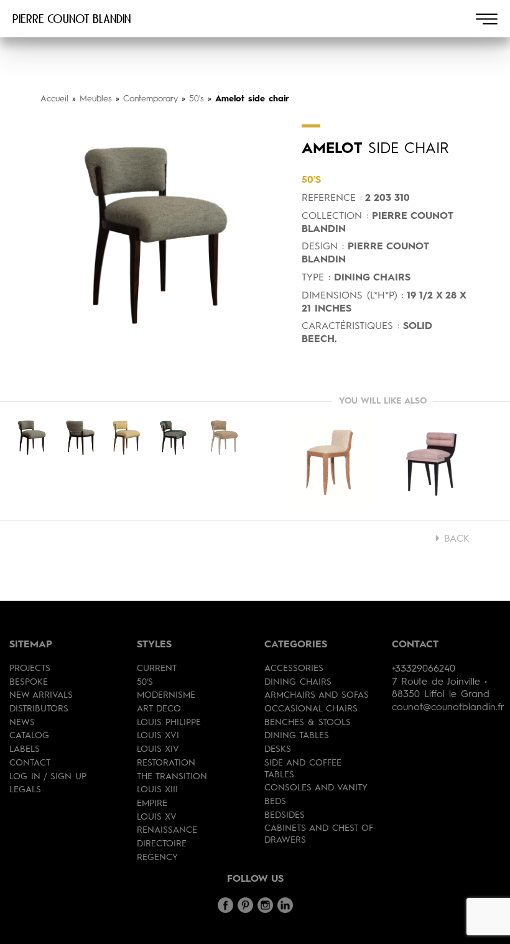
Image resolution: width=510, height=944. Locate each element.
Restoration (166, 763)
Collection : (335, 216)
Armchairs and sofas (316, 695)
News (22, 722)
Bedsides (284, 815)
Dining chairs (298, 682)
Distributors (38, 709)
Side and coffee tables (302, 769)
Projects (29, 668)
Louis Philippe (169, 722)
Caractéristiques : (350, 326)
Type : (316, 278)
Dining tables (296, 735)
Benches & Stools (307, 722)
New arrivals (41, 695)
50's (196, 99)
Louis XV (157, 817)
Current (157, 668)
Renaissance (167, 830)
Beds (275, 801)
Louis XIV (158, 749)
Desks (277, 749)
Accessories (293, 668)
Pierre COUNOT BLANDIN (71, 18)
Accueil (54, 99)
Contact (29, 763)
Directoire (162, 844)
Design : (323, 247)
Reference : (332, 198)
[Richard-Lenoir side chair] (435, 460)
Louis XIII (157, 789)
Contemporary (150, 99)
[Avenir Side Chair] (329, 460)
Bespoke (28, 682)
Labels (24, 749)
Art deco (159, 709)
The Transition (172, 776)
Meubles (96, 99)
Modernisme (166, 695)
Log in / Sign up (47, 776)
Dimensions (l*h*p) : (353, 296)
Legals (25, 789)
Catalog (29, 735)
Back (455, 539)
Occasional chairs (311, 709)
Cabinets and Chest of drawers (318, 834)
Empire (152, 803)
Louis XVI (158, 735)
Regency (157, 857)
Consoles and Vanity (316, 788)
